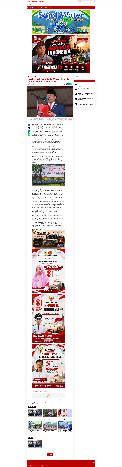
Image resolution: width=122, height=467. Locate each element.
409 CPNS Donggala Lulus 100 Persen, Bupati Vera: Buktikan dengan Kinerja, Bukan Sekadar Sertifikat (34, 418)
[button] (94, 2)
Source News (50, 391)
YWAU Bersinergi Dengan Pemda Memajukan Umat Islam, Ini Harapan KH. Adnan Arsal (39, 401)
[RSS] (48, 396)
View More (50, 454)
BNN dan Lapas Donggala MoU (58, 400)
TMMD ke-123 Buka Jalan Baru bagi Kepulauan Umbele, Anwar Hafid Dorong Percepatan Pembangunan (49, 431)
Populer (79, 81)
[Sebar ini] (64, 84)
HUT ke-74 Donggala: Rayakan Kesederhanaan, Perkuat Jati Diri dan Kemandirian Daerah (65, 431)
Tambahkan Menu (42, 1)
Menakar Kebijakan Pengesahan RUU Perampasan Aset (85, 99)
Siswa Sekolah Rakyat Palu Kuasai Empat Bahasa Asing (85, 89)
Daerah (29, 84)
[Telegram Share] (69, 84)
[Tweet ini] (67, 84)
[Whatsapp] (71, 84)
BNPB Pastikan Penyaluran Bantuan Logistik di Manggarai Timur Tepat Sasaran (85, 94)
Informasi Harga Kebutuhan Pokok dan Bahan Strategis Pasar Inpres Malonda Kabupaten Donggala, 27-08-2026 (86, 104)
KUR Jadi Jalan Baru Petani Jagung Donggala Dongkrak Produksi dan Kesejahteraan (34, 431)
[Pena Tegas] (30, 4)
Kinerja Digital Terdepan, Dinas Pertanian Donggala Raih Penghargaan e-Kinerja (64, 418)
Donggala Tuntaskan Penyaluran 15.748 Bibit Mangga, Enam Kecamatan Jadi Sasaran (50, 418)
